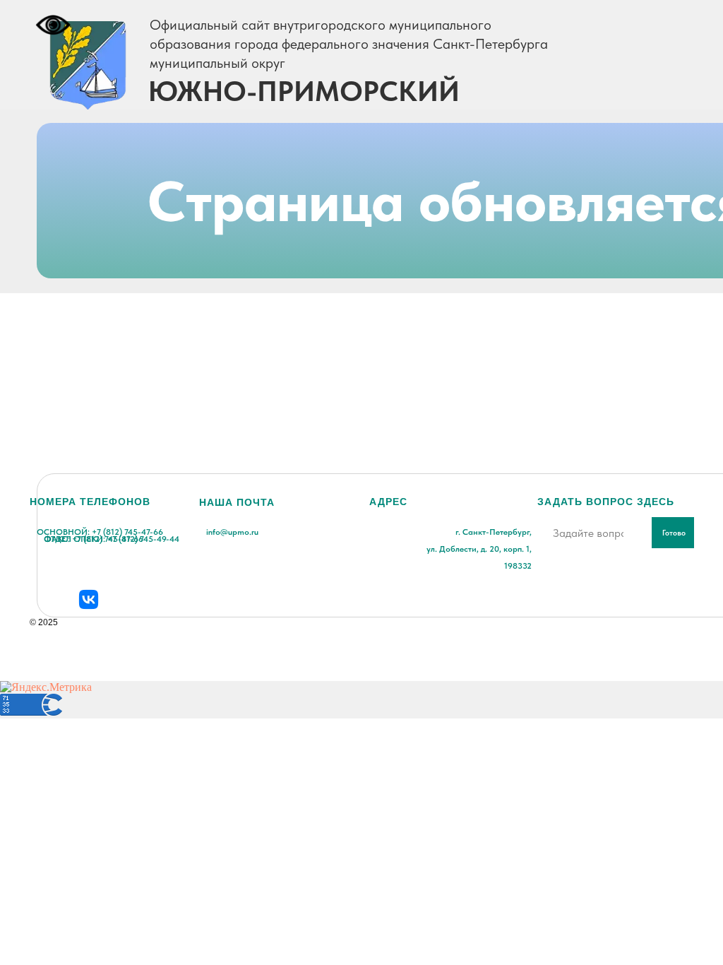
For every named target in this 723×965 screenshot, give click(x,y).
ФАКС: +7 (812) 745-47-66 (93, 539)
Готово (674, 533)
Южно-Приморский (304, 91)
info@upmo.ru (232, 532)
